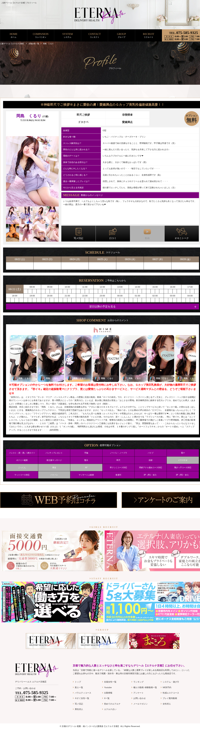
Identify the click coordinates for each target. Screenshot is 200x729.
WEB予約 (167, 687)
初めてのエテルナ (112, 704)
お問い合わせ (139, 698)
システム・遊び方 (171, 682)
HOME (13, 35)
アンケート (138, 693)
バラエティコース (83, 693)
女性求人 (167, 704)
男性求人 (79, 709)
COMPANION (40, 35)
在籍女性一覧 (110, 682)
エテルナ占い (110, 709)
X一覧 (107, 698)
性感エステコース (171, 693)
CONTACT (94, 35)
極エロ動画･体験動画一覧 (145, 687)
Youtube (108, 687)
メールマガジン (140, 704)
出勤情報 (108, 693)
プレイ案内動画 (170, 698)
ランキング (138, 682)
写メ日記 (79, 704)
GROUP (121, 35)
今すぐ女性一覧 (82, 698)
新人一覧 (79, 687)
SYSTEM (67, 35)
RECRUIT (148, 35)
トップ (78, 682)
